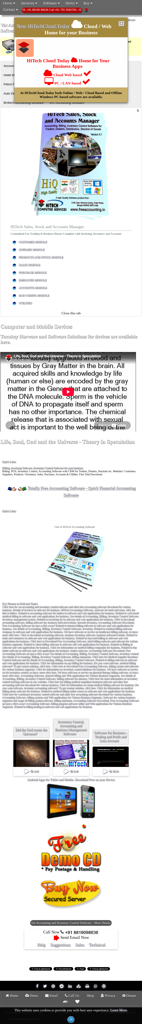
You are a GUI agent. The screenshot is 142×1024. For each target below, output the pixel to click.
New (22, 26)
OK (71, 1019)
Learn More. (119, 1010)
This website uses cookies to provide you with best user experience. (71, 1014)
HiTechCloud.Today (49, 26)
